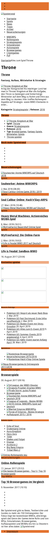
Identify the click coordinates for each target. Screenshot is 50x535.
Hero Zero (12, 434)
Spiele (10, 21)
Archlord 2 (12, 444)
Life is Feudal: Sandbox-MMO (19, 251)
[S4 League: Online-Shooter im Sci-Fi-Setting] (22, 385)
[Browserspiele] (25, 367)
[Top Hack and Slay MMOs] (26, 359)
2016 (42, 109)
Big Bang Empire (15, 447)
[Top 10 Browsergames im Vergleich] (25, 473)
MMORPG (11, 37)
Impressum (12, 531)
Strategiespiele (14, 42)
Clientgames (13, 53)
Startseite (11, 18)
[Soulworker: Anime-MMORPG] (25, 175)
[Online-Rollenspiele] (14, 455)
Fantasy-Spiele (35, 131)
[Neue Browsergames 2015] (28, 356)
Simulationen (13, 45)
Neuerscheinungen (16, 32)
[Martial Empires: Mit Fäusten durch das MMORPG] (21, 409)
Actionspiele (13, 47)
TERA (9, 436)
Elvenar (10, 442)
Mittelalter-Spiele (15, 134)
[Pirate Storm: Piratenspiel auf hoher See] (28, 393)
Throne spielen (14, 137)
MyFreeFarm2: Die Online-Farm (20, 235)
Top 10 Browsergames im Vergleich (22, 481)
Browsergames (14, 50)
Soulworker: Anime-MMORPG (19, 183)
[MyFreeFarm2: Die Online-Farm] (21, 227)
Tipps (9, 26)
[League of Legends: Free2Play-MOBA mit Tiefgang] (24, 401)
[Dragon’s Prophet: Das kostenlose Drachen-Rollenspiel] (24, 388)
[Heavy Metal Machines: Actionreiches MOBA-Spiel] (23, 208)
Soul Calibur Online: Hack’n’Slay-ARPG (24, 199)
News (9, 24)
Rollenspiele (13, 39)
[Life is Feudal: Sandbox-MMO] (21, 243)
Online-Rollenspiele (13, 463)
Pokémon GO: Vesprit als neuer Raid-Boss (27, 313)
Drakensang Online (16, 428)
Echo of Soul (13, 426)
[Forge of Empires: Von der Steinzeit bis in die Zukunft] (28, 414)
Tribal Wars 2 (13, 450)
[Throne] (20, 121)
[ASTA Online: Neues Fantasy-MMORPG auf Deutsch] (28, 406)
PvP (8, 55)
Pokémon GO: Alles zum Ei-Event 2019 (25, 329)
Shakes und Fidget (16, 439)
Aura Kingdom (14, 431)
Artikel (10, 29)
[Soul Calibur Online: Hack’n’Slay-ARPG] (21, 191)
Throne (5, 74)
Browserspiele (10, 374)
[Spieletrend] (25, 13)
